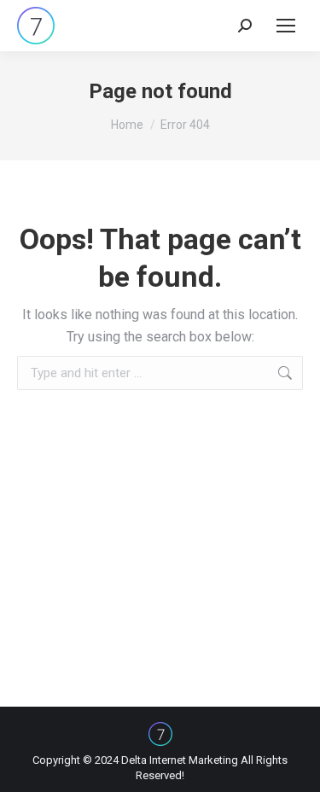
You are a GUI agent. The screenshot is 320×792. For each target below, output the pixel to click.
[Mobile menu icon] (286, 26)
